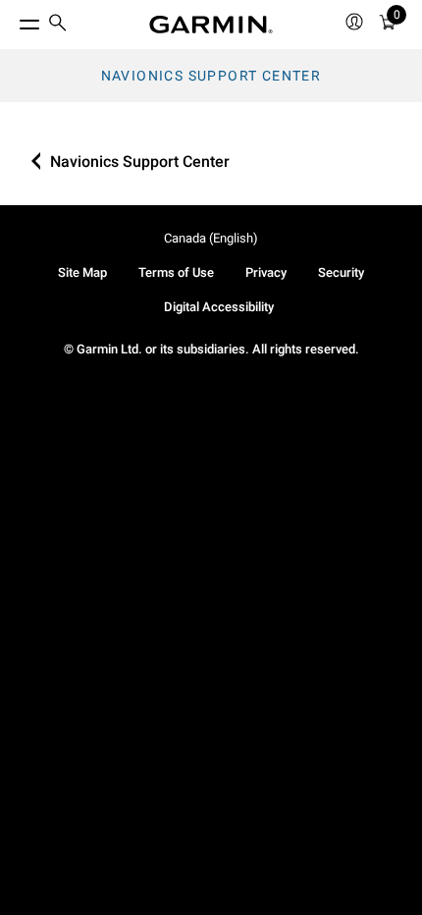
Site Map (82, 272)
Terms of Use (176, 272)
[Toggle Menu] (12, 19)
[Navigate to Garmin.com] (211, 24)
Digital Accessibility (219, 306)
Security (341, 272)
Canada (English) (211, 238)
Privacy (266, 272)
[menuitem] (58, 25)
